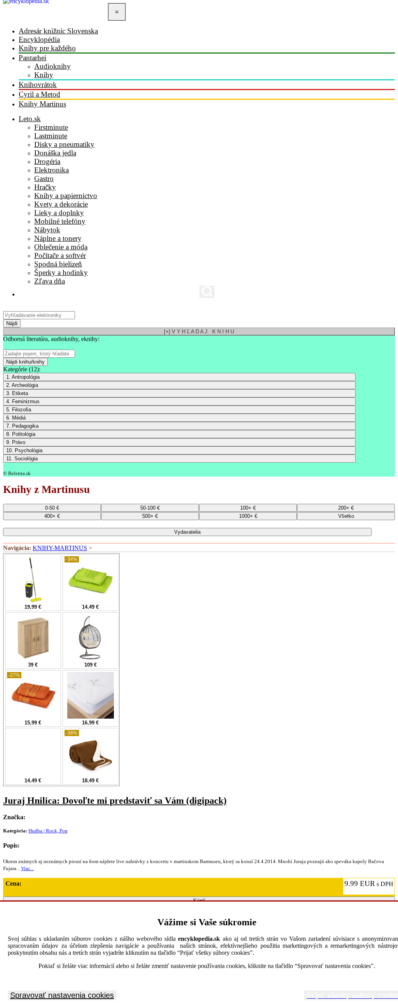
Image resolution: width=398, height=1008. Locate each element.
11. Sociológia (22, 458)
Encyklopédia (39, 39)
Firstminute (51, 127)
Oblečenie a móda (60, 247)
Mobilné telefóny (60, 221)
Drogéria (47, 161)
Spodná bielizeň (58, 264)
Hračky (45, 187)
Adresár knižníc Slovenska (58, 31)
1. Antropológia (23, 377)
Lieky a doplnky (59, 213)
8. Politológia (20, 434)
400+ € (52, 516)
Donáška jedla (55, 153)
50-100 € (150, 508)
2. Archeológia (22, 385)
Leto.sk (30, 119)
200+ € (346, 508)
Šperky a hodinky (61, 272)
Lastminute (50, 136)
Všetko (346, 516)
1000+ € (248, 516)
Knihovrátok (38, 84)
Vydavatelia (187, 532)
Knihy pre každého (47, 48)
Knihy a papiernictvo (65, 196)
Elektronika (51, 170)
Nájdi (11, 323)
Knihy (43, 75)
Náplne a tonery (58, 238)
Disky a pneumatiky (64, 144)
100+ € (248, 508)
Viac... (27, 868)
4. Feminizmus (23, 401)
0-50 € (52, 508)
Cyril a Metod (39, 94)
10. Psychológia (24, 450)
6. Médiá (16, 418)
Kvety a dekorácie (61, 204)
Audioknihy (52, 66)
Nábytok (47, 230)
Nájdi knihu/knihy (25, 362)
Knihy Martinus (42, 104)
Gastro (44, 178)
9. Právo (15, 442)
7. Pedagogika (22, 426)
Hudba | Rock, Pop (48, 831)
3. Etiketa (17, 393)
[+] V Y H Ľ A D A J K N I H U (199, 331)
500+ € (150, 516)
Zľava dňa (49, 281)
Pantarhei (32, 58)
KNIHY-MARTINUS (60, 548)
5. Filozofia (18, 410)
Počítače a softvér (60, 255)
